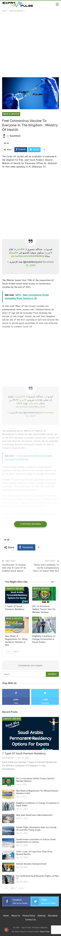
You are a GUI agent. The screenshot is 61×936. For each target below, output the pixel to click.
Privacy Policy (29, 916)
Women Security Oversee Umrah (31, 864)
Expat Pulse (44, 932)
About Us (15, 916)
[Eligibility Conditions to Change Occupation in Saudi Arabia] (44, 625)
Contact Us (30, 920)
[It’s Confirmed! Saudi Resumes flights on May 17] (8, 879)
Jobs (35, 618)
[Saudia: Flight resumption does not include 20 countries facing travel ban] (8, 830)
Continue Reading (30, 524)
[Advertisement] (30, 44)
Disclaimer (53, 916)
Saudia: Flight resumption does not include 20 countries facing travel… (36, 828)
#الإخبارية (20, 249)
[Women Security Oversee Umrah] (8, 867)
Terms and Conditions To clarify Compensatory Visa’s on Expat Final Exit (46, 568)
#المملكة (13, 252)
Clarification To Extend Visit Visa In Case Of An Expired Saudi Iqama (14, 568)
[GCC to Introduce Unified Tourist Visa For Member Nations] (44, 595)
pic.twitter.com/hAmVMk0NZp (27, 256)
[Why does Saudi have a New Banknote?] (8, 818)
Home (6, 916)
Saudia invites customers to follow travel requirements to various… (36, 840)
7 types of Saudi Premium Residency (24, 753)
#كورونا (48, 252)
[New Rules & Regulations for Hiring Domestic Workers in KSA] (17, 625)
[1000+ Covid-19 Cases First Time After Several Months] (8, 855)
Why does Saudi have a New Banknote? (34, 815)
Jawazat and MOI (14, 588)
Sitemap (42, 916)
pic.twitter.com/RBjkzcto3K (30, 406)
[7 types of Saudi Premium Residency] (17, 595)
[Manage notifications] (6, 929)
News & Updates (11, 114)
